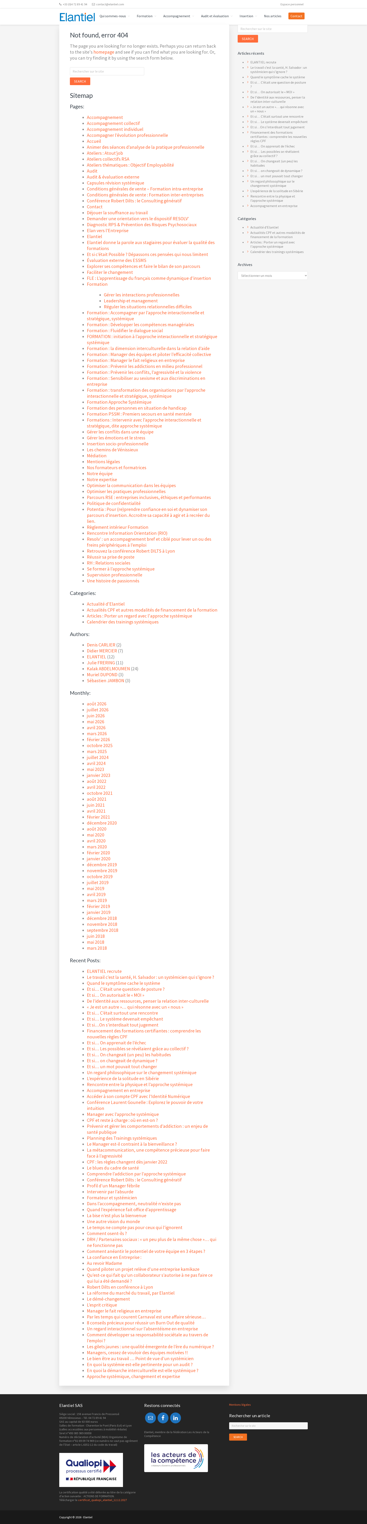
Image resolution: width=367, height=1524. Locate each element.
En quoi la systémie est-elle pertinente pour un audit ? (140, 1364)
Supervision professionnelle (114, 575)
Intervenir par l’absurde (110, 1192)
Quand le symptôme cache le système (123, 983)
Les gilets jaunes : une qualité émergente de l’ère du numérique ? (150, 1347)
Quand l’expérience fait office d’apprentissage (131, 1209)
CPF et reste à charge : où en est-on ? (122, 1120)
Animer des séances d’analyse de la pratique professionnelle (145, 147)
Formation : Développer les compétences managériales (140, 324)
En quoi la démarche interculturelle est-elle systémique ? (142, 1370)
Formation (97, 284)
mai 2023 (95, 769)
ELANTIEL (96, 657)
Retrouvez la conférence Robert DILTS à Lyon (131, 551)
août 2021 (96, 799)
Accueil (94, 141)
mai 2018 (95, 942)
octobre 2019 (100, 876)
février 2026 (98, 739)
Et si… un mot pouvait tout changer (122, 1066)
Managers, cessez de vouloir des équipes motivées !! (137, 1352)
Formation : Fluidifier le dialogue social (125, 330)
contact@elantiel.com (110, 4)
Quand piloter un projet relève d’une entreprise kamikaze (143, 1269)
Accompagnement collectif (113, 123)
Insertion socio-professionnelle (117, 444)
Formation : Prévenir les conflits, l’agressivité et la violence (144, 372)
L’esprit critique (102, 1305)
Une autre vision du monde (113, 1221)
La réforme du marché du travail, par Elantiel (131, 1293)
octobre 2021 (100, 793)
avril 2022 (96, 787)
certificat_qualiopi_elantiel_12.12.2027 (102, 1500)
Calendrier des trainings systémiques (123, 622)
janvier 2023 (98, 775)
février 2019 (98, 906)
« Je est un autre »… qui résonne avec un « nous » (135, 1007)
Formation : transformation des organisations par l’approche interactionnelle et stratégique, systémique (146, 393)
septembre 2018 (102, 930)
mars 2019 (97, 900)
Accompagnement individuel (115, 129)
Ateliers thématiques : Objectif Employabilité (130, 165)
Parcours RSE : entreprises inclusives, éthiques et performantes (149, 497)
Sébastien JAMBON (105, 680)
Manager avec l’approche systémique (123, 1114)
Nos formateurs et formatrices (116, 467)
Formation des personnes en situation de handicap (136, 408)
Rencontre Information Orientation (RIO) (127, 533)
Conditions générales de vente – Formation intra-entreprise (145, 189)
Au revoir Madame (104, 1263)
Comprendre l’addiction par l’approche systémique (136, 1174)
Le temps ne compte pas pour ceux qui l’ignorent (134, 1227)
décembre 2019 (102, 865)
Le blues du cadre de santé (113, 1168)
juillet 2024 (98, 757)
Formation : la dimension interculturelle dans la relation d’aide (148, 348)
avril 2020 (96, 841)
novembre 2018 (102, 924)
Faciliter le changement (110, 272)
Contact (95, 207)
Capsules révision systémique (115, 183)
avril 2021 (96, 811)
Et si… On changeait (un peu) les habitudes (129, 1055)
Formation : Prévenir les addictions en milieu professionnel (144, 366)
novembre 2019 (102, 871)
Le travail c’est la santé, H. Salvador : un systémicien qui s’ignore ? (150, 977)
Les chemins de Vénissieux (112, 450)
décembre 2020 (102, 823)
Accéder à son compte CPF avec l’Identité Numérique (138, 1096)
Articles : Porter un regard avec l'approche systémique (139, 616)
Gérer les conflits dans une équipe (120, 432)
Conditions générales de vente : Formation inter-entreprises (145, 195)
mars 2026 (97, 733)
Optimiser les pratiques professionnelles (126, 491)
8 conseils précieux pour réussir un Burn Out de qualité (141, 1323)
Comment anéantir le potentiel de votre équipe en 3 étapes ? (146, 1251)
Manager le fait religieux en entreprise (124, 1311)
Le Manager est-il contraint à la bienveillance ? (132, 1144)
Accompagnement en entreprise (118, 1090)
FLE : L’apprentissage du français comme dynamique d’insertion (149, 278)
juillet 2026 (98, 710)
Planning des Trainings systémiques (122, 1138)
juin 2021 (96, 805)
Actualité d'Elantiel (106, 604)
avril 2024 (96, 763)
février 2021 (98, 817)
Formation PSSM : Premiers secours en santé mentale (139, 414)
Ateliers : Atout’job (105, 153)
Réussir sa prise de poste (110, 557)
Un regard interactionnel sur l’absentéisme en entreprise (142, 1329)
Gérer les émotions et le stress (116, 438)
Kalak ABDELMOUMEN (108, 669)
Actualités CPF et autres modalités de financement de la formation (152, 610)
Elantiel (94, 236)
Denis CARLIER (101, 645)
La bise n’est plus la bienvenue (116, 1215)
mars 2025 (97, 751)
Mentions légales (103, 462)
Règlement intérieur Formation (117, 527)
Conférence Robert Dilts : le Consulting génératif (134, 201)
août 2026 (96, 704)
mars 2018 (97, 948)
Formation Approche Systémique (119, 402)
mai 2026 (95, 722)
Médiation (97, 456)
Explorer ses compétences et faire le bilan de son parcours (143, 266)
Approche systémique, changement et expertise (133, 1376)
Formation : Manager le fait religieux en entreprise (136, 360)
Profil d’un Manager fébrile (113, 1186)
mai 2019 (95, 888)
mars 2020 (97, 847)
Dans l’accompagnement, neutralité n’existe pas (134, 1204)
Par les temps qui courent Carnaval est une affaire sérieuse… (146, 1317)
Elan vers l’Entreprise (107, 230)
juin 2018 (96, 936)
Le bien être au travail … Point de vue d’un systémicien (140, 1358)
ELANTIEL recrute (104, 971)
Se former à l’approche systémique (121, 569)
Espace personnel (292, 4)
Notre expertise (102, 479)
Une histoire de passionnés (113, 581)
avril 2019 (96, 894)
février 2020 (98, 853)
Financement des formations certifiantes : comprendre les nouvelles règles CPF (278, 136)
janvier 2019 (98, 912)
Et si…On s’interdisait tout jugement (122, 1025)
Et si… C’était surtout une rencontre (122, 1013)
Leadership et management (131, 301)
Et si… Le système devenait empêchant (125, 1019)
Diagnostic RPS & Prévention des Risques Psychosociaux (142, 224)
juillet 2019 (98, 882)
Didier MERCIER (102, 651)
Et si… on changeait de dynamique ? (122, 1061)
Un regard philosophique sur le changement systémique (141, 1072)
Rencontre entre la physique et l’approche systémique (140, 1084)
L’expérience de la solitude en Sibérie (123, 1078)
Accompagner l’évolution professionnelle (127, 135)
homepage (103, 52)
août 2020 (96, 829)
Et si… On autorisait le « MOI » (115, 995)
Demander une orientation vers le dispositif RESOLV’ (138, 219)
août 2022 (96, 781)
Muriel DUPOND (102, 675)
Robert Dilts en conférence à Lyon (120, 1287)
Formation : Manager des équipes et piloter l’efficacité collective (149, 354)
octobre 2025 (100, 745)
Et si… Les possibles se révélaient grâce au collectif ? (138, 1049)
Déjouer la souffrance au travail (117, 213)
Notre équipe (100, 473)
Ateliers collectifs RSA (108, 159)
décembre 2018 (102, 918)
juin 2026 (96, 716)
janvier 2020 (98, 859)
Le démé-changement (109, 1299)
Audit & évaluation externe (113, 177)
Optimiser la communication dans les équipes (131, 485)
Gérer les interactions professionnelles (141, 295)
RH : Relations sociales (108, 563)
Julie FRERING (101, 663)
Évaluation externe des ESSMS (116, 260)
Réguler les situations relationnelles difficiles (148, 307)
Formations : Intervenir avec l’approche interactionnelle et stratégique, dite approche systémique (144, 423)
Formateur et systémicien (112, 1198)
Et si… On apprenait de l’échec (116, 1043)
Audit (92, 171)
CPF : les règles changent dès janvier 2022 (127, 1162)
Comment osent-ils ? (107, 1233)
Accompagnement (105, 117)
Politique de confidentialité (114, 503)
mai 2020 (95, 835)
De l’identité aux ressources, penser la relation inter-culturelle (148, 1001)
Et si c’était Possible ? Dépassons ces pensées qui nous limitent (147, 254)
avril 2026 (96, 728)
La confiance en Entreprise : (114, 1257)
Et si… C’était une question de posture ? (126, 989)
